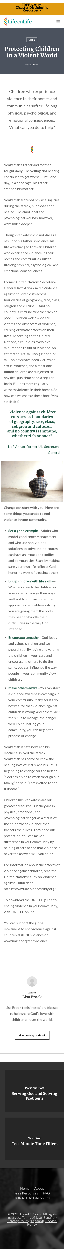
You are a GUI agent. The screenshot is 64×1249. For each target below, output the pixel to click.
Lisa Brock (34, 64)
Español (50, 1217)
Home (25, 1188)
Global (32, 39)
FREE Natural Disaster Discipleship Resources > (32, 7)
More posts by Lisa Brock (32, 1035)
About (39, 1188)
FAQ (46, 1193)
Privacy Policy (18, 1221)
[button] (58, 21)
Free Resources (26, 1193)
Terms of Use (32, 1217)
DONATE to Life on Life (32, 1198)
